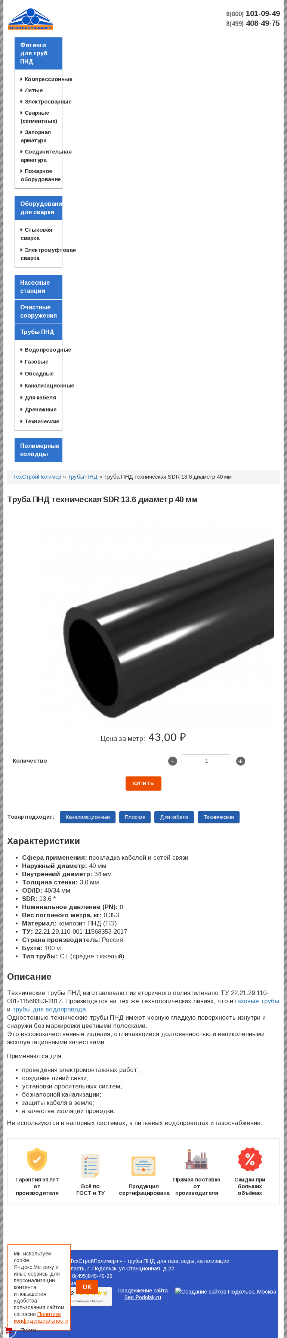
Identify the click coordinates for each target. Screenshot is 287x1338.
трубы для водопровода (49, 1009)
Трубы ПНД (83, 476)
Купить (143, 783)
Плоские (135, 817)
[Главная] (30, 18)
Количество (30, 760)
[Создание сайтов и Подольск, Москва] (225, 1291)
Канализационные (87, 817)
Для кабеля (174, 817)
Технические (218, 817)
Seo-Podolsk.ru (142, 1297)
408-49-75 (253, 23)
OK (87, 1287)
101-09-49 (253, 13)
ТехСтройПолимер (37, 476)
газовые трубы (257, 1001)
